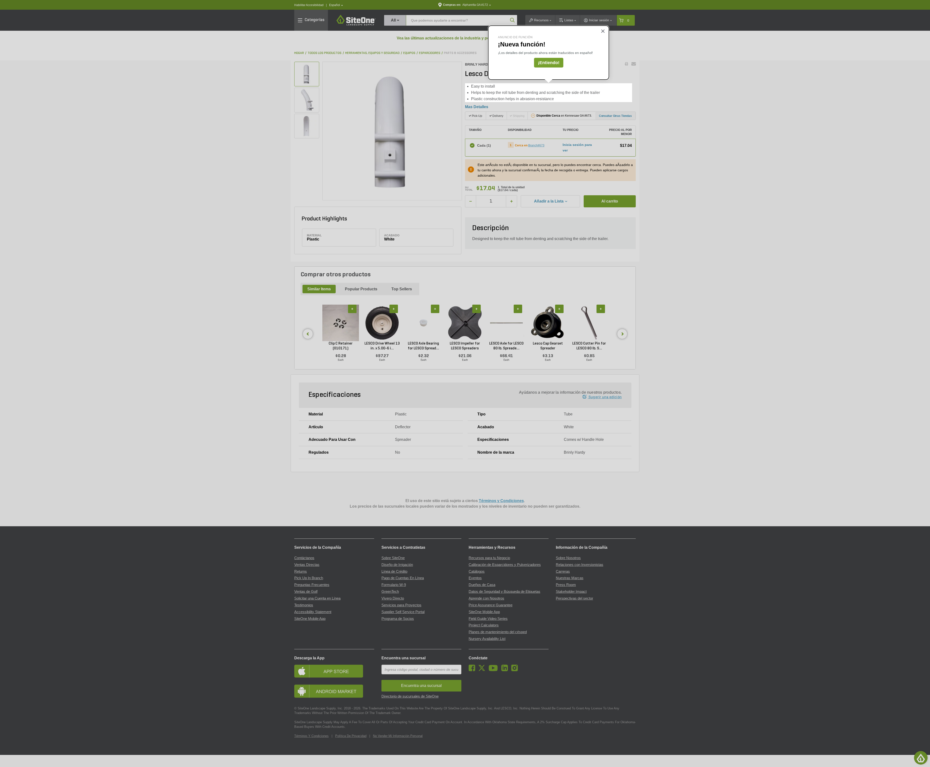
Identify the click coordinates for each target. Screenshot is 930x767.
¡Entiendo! (548, 62)
